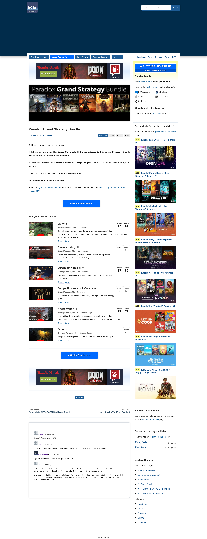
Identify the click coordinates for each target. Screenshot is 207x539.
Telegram (159, 57)
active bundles (159, 436)
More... (116, 57)
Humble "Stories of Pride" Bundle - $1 (154, 274)
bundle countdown (150, 419)
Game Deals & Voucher (62, 57)
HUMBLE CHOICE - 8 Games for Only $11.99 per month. (153, 371)
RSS (174, 57)
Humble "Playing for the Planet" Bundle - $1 (153, 338)
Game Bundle (146, 81)
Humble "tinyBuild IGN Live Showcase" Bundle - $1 (151, 208)
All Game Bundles (146, 484)
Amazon (79, 397)
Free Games (82, 57)
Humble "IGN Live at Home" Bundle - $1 (155, 141)
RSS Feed (142, 522)
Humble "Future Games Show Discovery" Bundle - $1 (152, 174)
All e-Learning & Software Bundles (154, 488)
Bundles (32, 135)
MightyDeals (155, 442)
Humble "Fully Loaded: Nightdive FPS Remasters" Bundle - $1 (154, 241)
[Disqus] (79, 460)
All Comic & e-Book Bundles (151, 493)
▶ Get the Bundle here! (81, 203)
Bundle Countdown (39, 57)
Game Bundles (45, 135)
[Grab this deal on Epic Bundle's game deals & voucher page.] (155, 158)
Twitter (150, 57)
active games (153, 86)
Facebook (141, 57)
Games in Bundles (100, 57)
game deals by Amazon (50, 187)
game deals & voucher (165, 131)
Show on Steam (64, 241)
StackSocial (155, 447)
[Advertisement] (103, 32)
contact (100, 537)
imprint (106, 537)
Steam (167, 57)
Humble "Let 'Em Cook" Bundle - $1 (157, 306)
